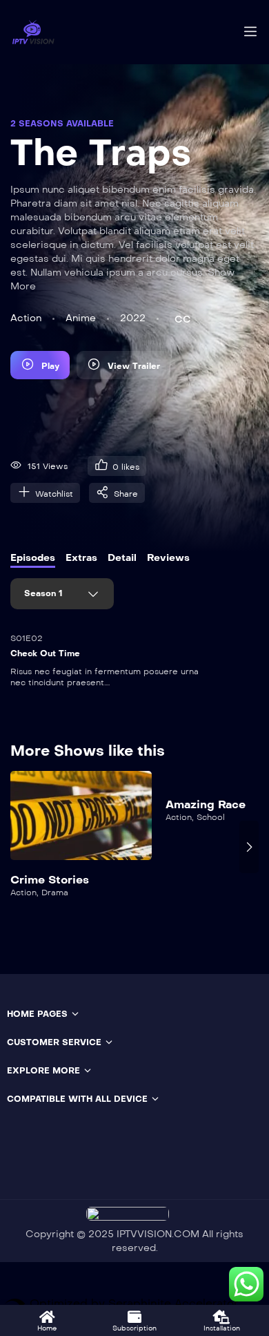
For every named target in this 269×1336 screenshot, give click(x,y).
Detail (122, 558)
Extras (81, 558)
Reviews (168, 558)
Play (50, 366)
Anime (81, 318)
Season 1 (45, 593)
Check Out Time (45, 653)
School (211, 817)
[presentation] (20, 847)
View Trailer (134, 366)
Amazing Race (206, 804)
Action (25, 318)
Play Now (81, 823)
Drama (54, 892)
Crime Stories (49, 879)
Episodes (32, 558)
